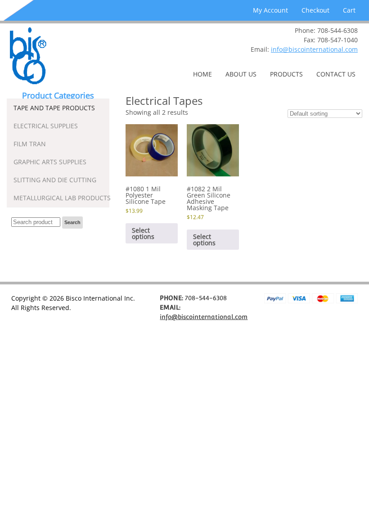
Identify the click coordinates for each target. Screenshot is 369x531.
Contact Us (336, 74)
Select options (143, 233)
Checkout (315, 10)
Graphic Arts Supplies (50, 162)
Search (72, 222)
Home (202, 74)
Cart (349, 10)
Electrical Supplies (46, 126)
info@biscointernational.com (314, 49)
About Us (240, 74)
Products (286, 74)
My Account (270, 10)
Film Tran (30, 144)
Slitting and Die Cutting (55, 180)
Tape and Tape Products (54, 108)
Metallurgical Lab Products (61, 198)
